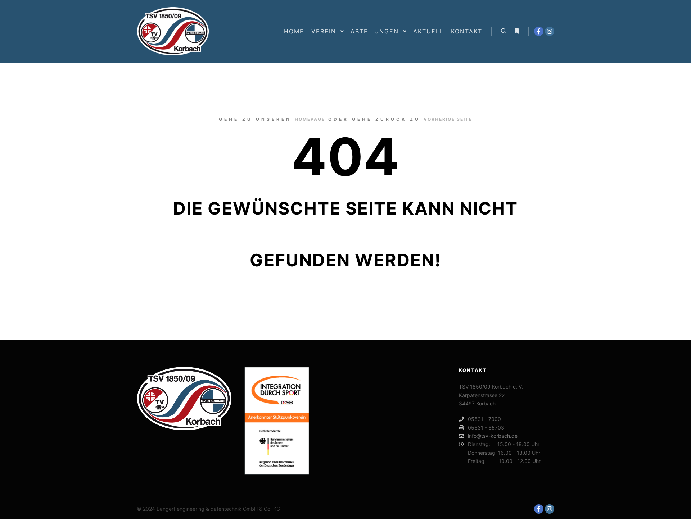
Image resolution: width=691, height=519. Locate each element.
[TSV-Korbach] (173, 31)
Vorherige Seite (448, 119)
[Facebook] (538, 31)
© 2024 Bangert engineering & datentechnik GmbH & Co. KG (208, 509)
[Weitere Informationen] (516, 31)
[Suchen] (503, 31)
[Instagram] (549, 31)
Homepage (310, 119)
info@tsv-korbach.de (493, 436)
